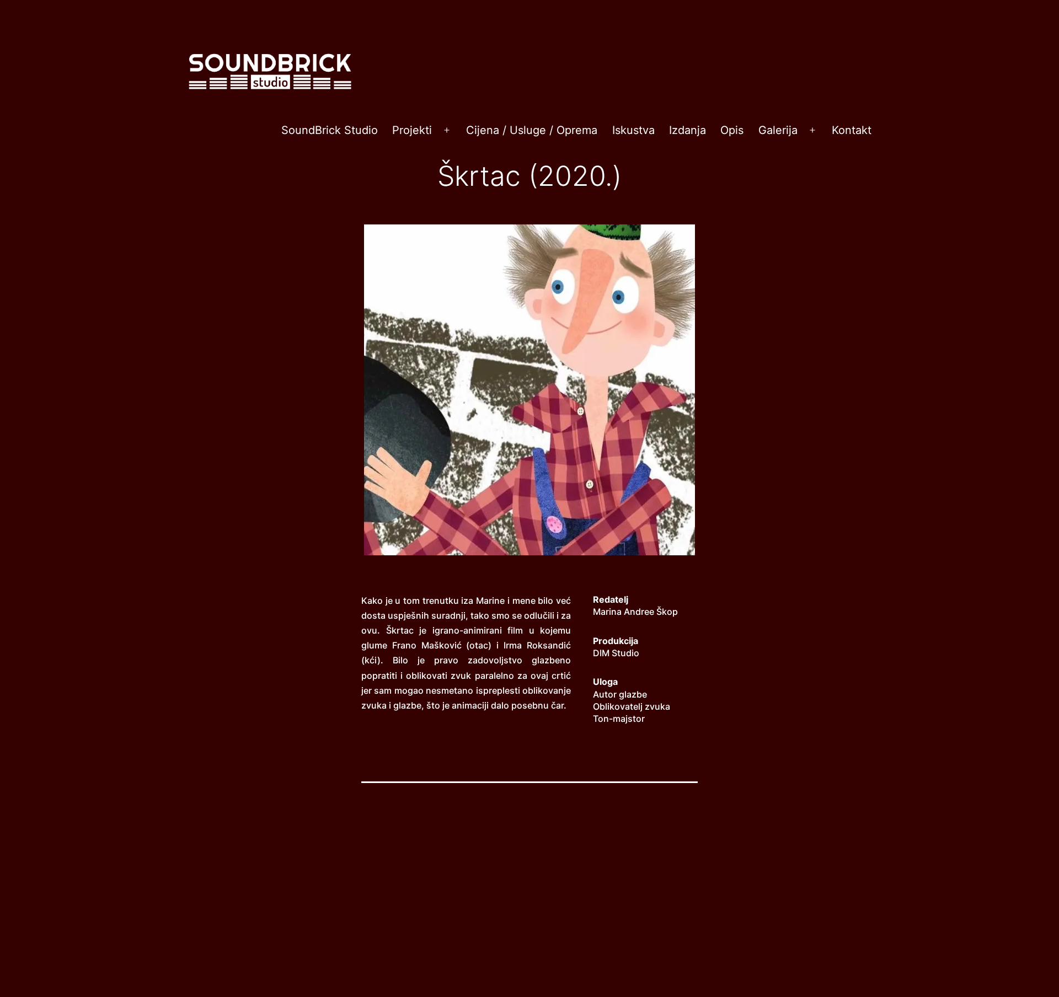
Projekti (412, 130)
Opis (732, 130)
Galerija (778, 130)
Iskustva (633, 130)
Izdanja (687, 130)
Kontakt (851, 130)
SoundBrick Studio (329, 130)
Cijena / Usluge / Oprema (531, 130)
